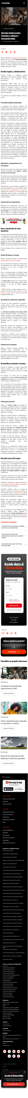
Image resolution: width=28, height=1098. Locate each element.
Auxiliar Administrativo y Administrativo (11, 1038)
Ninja (23, 515)
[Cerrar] (24, 1072)
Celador (4, 1037)
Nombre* (8, 585)
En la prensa (6, 835)
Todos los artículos (8, 814)
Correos (4, 1043)
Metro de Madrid (6, 1045)
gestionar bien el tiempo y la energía (10, 260)
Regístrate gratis (13, 605)
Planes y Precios (7, 804)
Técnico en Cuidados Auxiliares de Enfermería (12, 1035)
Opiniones (5, 832)
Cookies (5, 1066)
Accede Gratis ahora (13, 1084)
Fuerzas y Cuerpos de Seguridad (12, 964)
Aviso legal (5, 1069)
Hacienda (5, 1028)
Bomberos (5, 1000)
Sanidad (5, 1033)
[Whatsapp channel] (18, 1056)
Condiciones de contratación (10, 1064)
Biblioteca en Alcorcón (9, 843)
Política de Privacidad (14, 601)
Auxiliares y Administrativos (11, 848)
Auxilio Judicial (6, 1024)
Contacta (7, 777)
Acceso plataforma (8, 830)
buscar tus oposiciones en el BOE (14, 190)
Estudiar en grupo (18, 492)
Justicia (5, 1022)
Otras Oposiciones (8, 1041)
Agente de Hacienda (7, 1030)
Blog (4, 822)
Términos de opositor (8, 838)
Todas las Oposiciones (9, 799)
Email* (7, 592)
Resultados (6, 840)
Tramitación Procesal (7, 1025)
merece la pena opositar (19, 58)
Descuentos (6, 817)
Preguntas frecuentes (8, 812)
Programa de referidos (9, 819)
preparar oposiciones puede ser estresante (15, 484)
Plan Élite (5, 801)
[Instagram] (9, 1051)
